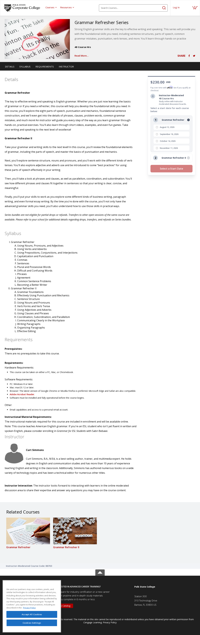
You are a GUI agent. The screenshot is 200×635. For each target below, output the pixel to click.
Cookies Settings (32, 622)
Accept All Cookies (32, 614)
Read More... (82, 55)
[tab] (92, 586)
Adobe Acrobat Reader (22, 394)
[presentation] (51, 7)
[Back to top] (100, 571)
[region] (31, 606)
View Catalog (63, 605)
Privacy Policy (110, 622)
